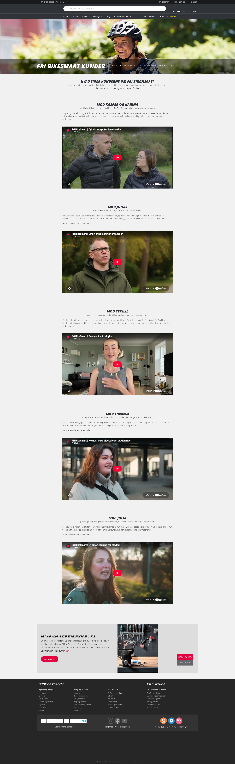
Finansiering (112, 702)
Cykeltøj (42, 704)
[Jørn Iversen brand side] (173, 748)
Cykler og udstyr (46, 690)
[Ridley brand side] (84, 748)
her (67, 650)
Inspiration (119, 17)
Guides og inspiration (116, 707)
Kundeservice (78, 693)
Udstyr (85, 16)
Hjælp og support (80, 690)
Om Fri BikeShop (153, 693)
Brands (129, 17)
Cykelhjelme (97, 16)
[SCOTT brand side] (128, 739)
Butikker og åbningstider (156, 696)
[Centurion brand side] (173, 739)
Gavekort (42, 707)
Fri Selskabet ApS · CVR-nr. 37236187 (171, 727)
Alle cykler (43, 693)
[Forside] (47, 9)
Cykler (75, 16)
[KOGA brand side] (151, 739)
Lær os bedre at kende (156, 690)
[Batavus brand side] (61, 739)
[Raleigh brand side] (151, 748)
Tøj (108, 16)
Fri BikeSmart (141, 17)
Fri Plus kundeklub (115, 693)
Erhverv (153, 17)
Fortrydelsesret (79, 699)
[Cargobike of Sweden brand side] (106, 748)
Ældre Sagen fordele (115, 704)
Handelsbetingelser (80, 696)
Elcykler (64, 16)
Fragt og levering (79, 702)
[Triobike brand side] (128, 748)
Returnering (77, 707)
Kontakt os (77, 710)
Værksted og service (154, 699)
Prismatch (111, 699)
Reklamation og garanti (82, 704)
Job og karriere (152, 702)
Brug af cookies (153, 707)
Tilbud (173, 17)
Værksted (163, 17)
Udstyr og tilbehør (46, 702)
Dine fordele (113, 690)
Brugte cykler (44, 699)
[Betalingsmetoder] (61, 721)
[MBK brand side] (84, 739)
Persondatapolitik (153, 704)
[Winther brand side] (106, 739)
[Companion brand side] (61, 748)
